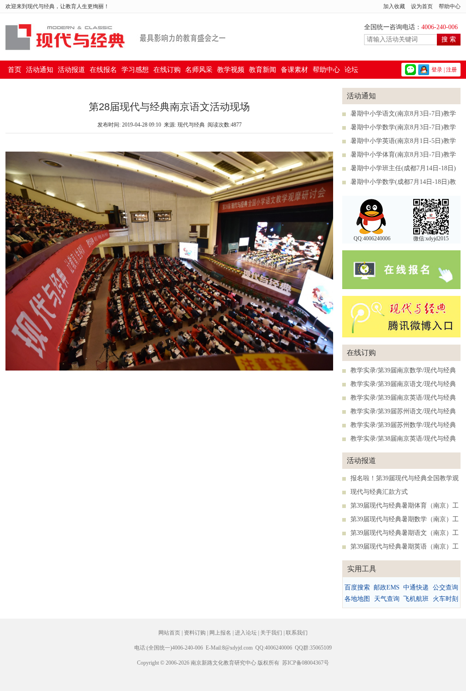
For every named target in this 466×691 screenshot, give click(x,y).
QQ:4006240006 (372, 238)
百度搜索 (357, 587)
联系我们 (297, 633)
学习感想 (135, 69)
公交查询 (445, 587)
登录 (436, 69)
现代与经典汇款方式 (379, 491)
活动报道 (71, 69)
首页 (14, 69)
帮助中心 (450, 6)
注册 (451, 69)
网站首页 (169, 633)
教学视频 (230, 69)
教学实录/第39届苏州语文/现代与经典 (403, 411)
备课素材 (294, 69)
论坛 (351, 69)
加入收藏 (394, 6)
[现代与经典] (115, 49)
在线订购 (167, 69)
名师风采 (199, 69)
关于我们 (271, 633)
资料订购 (195, 633)
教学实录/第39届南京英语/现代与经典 (403, 397)
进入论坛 (246, 633)
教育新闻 (262, 69)
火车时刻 (445, 598)
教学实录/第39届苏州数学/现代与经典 (403, 425)
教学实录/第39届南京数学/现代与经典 (403, 370)
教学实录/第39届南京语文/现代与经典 (403, 384)
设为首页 (422, 6)
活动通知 (39, 69)
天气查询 (387, 598)
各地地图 (357, 598)
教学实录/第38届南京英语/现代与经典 (403, 438)
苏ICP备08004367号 (305, 663)
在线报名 (103, 69)
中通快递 (416, 587)
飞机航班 (416, 598)
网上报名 (220, 633)
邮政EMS (387, 587)
